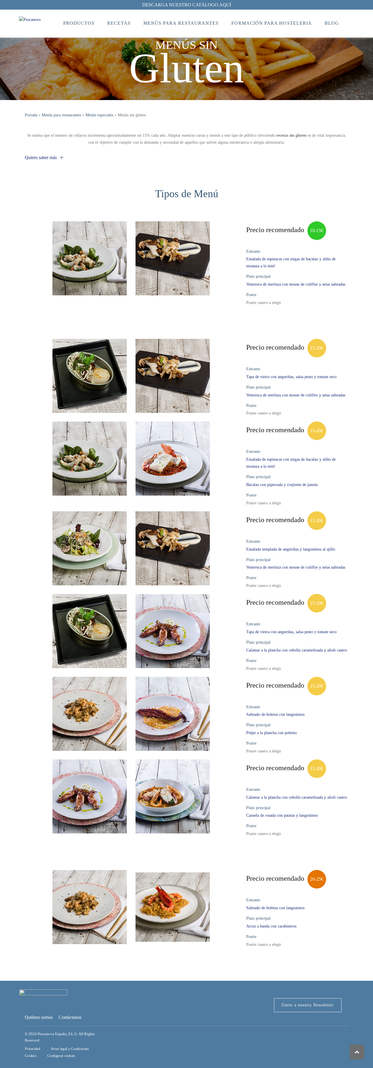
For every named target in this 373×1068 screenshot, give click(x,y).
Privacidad (32, 1049)
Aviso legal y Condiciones (70, 1049)
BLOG (332, 23)
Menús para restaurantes (61, 115)
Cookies (31, 1056)
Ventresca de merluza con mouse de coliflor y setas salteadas (295, 284)
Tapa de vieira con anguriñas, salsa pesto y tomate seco (291, 377)
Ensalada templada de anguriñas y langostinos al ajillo (290, 549)
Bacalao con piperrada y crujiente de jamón (282, 485)
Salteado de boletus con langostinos (275, 714)
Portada (31, 115)
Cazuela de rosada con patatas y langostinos (282, 815)
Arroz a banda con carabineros (271, 926)
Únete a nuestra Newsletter (307, 1005)
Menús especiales (99, 115)
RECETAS (119, 23)
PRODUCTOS (79, 23)
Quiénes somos (39, 1017)
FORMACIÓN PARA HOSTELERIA (271, 23)
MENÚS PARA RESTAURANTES (181, 23)
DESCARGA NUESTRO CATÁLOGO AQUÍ (186, 4)
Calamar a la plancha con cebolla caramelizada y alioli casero (296, 650)
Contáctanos (70, 1017)
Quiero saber (41, 157)
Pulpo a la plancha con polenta (271, 733)
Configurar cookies (61, 1056)
